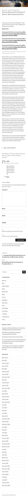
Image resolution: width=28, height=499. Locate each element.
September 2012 (6, 424)
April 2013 (4, 413)
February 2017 (5, 363)
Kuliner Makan (5, 286)
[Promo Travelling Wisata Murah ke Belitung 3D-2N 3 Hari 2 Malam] (8, 40)
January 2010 (5, 471)
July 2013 (4, 405)
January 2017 (5, 366)
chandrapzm (15, 10)
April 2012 (4, 432)
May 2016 (4, 368)
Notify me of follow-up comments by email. (12, 231)
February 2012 (5, 438)
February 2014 (5, 396)
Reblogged (4, 300)
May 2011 (4, 452)
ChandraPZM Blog (11, 2)
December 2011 (6, 444)
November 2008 (6, 485)
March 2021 (5, 357)
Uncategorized (11, 147)
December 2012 (6, 419)
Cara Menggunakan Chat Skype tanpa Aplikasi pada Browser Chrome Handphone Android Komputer (13, 347)
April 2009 (4, 480)
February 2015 (5, 382)
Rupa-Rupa (4, 303)
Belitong (4, 280)
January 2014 (5, 399)
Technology (5, 311)
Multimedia (5, 291)
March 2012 (5, 435)
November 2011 (6, 446)
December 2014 (6, 388)
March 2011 (5, 457)
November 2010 (6, 469)
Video (3, 319)
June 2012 (4, 427)
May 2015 (4, 380)
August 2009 (5, 474)
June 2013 (4, 407)
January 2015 (5, 385)
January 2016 (5, 374)
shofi (7, 161)
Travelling (4, 314)
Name (4, 208)
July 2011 (4, 449)
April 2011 (4, 455)
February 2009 (5, 482)
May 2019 (4, 360)
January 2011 (5, 463)
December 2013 (6, 402)
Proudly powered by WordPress (9, 495)
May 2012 (4, 430)
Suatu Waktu (5, 308)
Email (4, 215)
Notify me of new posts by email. (10, 236)
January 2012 (5, 441)
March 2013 (5, 416)
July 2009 (4, 477)
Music (3, 294)
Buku (5, 147)
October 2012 (5, 421)
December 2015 (6, 377)
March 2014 (5, 393)
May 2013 (4, 410)
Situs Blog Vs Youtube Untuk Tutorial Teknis (12, 337)
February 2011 (5, 460)
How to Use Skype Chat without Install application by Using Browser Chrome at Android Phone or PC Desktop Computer (14, 341)
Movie (3, 289)
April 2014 (4, 391)
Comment (5, 189)
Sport (3, 305)
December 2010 (6, 466)
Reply (7, 176)
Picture (4, 297)
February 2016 (5, 371)
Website (4, 222)
